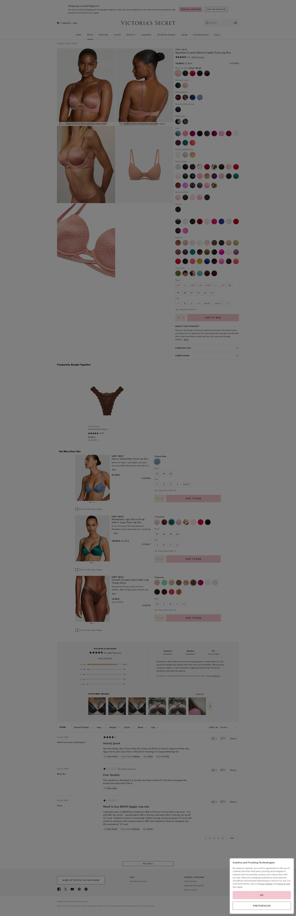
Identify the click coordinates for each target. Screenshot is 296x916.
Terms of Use (283, 884)
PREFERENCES (262, 905)
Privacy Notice (265, 884)
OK (262, 895)
